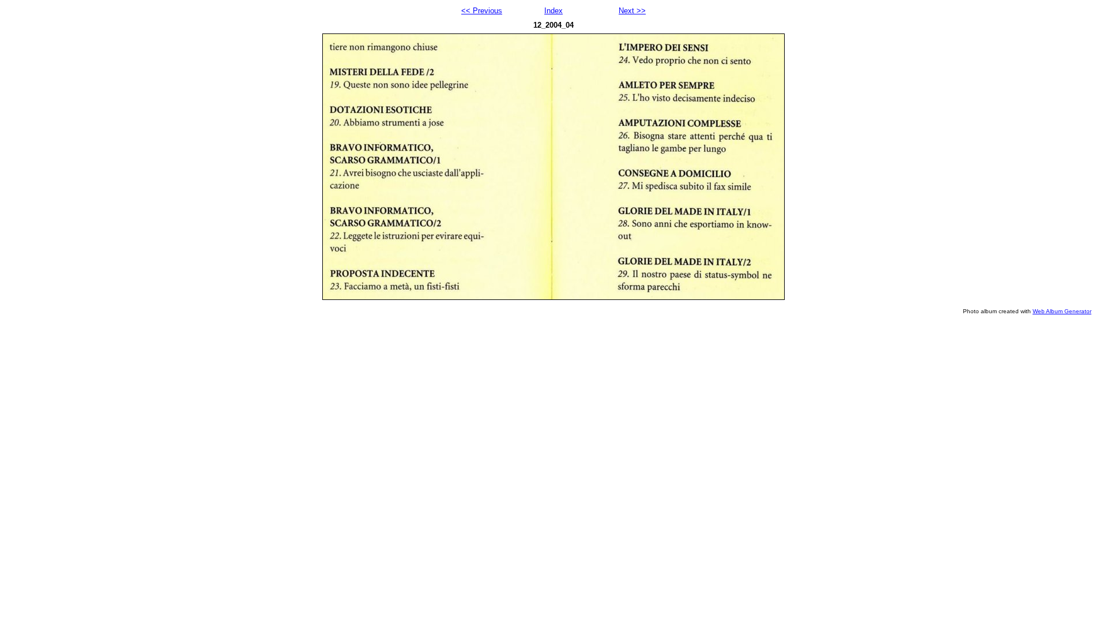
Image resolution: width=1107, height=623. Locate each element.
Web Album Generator (1062, 311)
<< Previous (481, 10)
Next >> (632, 10)
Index (553, 10)
